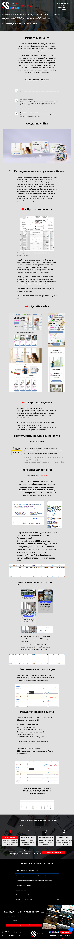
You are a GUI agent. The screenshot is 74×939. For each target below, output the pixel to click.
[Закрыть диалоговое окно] (71, 2)
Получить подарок (37, 478)
